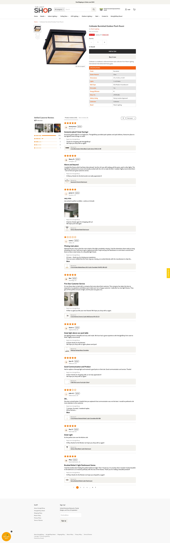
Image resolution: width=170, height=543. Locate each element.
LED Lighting (74, 16)
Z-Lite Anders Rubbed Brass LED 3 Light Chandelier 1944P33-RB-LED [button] (89, 267)
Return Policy (37, 515)
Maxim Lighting (95, 29)
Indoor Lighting (52, 16)
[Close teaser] (11, 531)
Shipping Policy (38, 513)
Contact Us (105, 16)
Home (36, 16)
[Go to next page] (96, 487)
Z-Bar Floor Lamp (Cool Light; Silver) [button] (80, 382)
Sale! (96, 16)
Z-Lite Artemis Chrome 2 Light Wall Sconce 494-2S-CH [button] (85, 316)
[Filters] (123, 118)
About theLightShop (39, 508)
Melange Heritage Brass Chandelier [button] (80, 350)
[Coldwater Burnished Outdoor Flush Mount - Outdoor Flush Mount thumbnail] (37, 28)
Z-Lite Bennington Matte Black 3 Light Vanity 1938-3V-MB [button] (86, 149)
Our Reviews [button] (168, 273)
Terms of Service (38, 520)
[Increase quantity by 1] (105, 42)
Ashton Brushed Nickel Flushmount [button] (80, 229)
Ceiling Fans (63, 16)
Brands (42, 16)
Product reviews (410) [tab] (71, 117)
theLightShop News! (116, 16)
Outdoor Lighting (87, 16)
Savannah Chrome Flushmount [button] (79, 182)
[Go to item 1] (39, 128)
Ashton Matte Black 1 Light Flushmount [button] (81, 449)
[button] (47, 135)
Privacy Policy (37, 518)
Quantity (91, 38)
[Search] (93, 9)
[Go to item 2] (48, 128)
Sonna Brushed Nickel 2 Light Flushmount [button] (81, 481)
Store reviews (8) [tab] (83, 117)
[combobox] (78, 9)
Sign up (63, 521)
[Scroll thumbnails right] (58, 128)
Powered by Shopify (39, 538)
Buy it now (112, 57)
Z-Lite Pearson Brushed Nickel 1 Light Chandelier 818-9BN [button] (86, 418)
